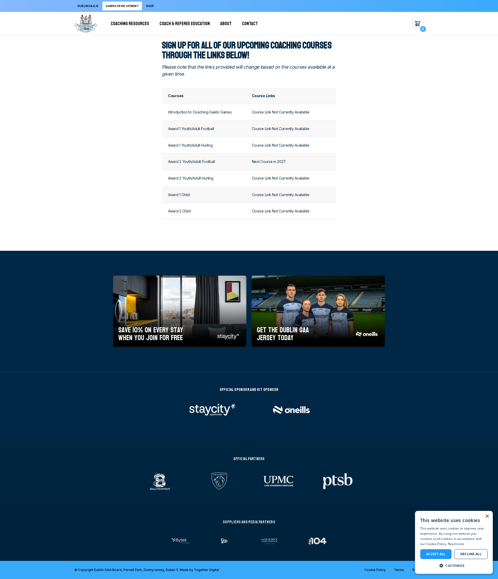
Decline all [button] (470, 554)
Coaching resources (130, 23)
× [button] (487, 516)
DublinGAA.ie (88, 6)
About (226, 23)
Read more (456, 544)
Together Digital (206, 570)
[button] (454, 565)
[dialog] (454, 542)
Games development (122, 6)
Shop (150, 6)
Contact (250, 23)
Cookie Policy (375, 570)
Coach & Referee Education (185, 23)
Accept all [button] (436, 554)
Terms (399, 570)
